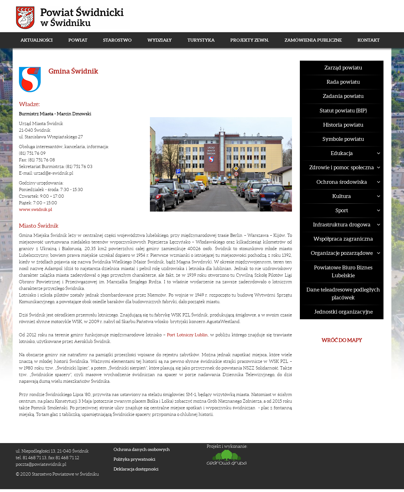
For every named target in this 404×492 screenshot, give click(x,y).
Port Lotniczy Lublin (187, 334)
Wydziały (159, 40)
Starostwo (117, 40)
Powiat (77, 40)
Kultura (341, 196)
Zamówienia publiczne (313, 40)
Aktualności (37, 40)
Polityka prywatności (134, 459)
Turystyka (201, 40)
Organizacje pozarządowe (342, 253)
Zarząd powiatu (343, 67)
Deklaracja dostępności (136, 468)
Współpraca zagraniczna (343, 239)
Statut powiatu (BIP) (343, 110)
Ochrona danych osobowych (142, 449)
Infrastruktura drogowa (342, 224)
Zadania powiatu (343, 96)
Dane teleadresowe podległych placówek (343, 293)
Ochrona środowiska (342, 182)
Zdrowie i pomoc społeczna (341, 167)
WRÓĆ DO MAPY (342, 340)
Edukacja (342, 153)
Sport (342, 210)
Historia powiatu (343, 125)
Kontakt (369, 40)
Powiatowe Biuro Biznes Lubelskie (343, 271)
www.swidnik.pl (35, 209)
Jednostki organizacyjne (343, 312)
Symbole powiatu (343, 139)
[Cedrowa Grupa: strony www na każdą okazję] (295, 457)
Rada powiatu (343, 82)
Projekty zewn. (249, 40)
